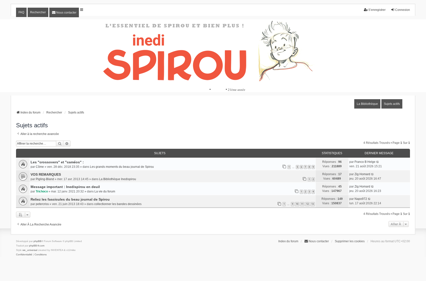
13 (312, 204)
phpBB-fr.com (36, 245)
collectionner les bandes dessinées (118, 204)
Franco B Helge (365, 162)
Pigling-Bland (45, 179)
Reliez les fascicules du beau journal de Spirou (70, 199)
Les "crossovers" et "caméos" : (57, 162)
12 (307, 204)
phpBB (37, 241)
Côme (40, 167)
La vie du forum (104, 191)
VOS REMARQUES (46, 174)
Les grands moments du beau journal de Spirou (122, 167)
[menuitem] (64, 12)
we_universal (29, 250)
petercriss (42, 204)
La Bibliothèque (367, 104)
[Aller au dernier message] (377, 162)
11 (302, 204)
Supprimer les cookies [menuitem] (350, 241)
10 (297, 204)
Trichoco (42, 191)
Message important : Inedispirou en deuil (65, 187)
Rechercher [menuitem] (38, 12)
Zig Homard (362, 174)
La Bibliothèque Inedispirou (117, 179)
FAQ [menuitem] (21, 12)
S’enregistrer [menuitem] (377, 10)
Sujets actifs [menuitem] (392, 104)
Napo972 (361, 199)
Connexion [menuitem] (402, 10)
